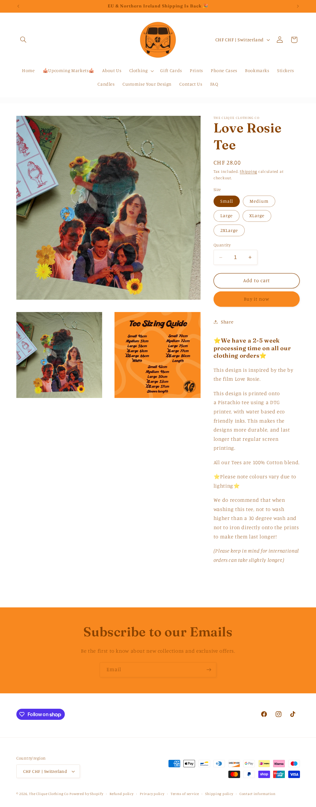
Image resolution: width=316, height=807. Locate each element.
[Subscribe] (209, 669)
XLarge (256, 215)
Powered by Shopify (86, 794)
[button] (23, 40)
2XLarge (229, 230)
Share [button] (227, 321)
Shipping (248, 171)
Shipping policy (219, 794)
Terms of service (185, 794)
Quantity (222, 244)
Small (226, 201)
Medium (259, 201)
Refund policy (122, 794)
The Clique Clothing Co (48, 794)
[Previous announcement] (18, 6)
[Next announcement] (298, 6)
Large (226, 215)
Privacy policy (152, 794)
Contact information (257, 794)
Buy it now (256, 299)
